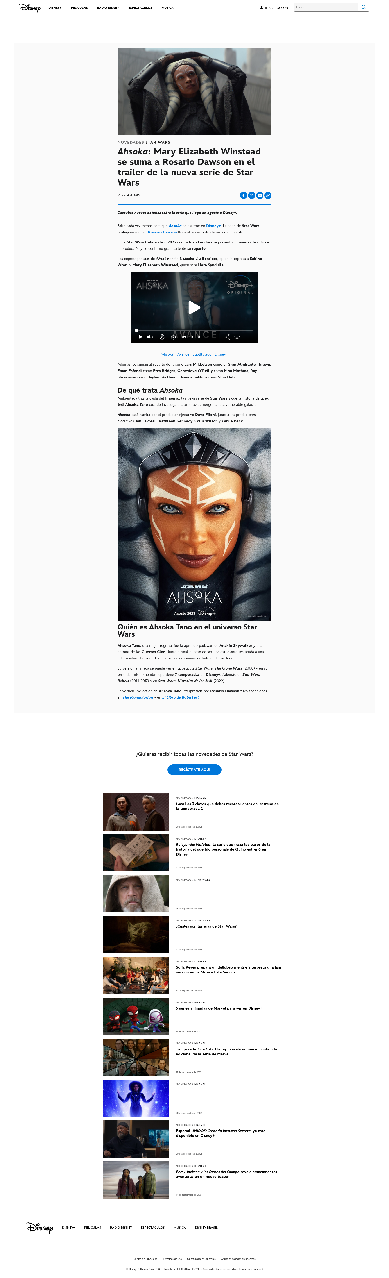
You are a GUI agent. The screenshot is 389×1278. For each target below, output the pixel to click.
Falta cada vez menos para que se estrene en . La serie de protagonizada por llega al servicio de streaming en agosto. (188, 229)
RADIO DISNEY (121, 1228)
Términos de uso (172, 1259)
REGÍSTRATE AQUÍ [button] (194, 770)
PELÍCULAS (92, 1228)
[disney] (39, 1228)
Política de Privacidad (145, 1259)
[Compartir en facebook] (243, 195)
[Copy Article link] (267, 195)
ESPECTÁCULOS (153, 1228)
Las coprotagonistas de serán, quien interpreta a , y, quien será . (190, 262)
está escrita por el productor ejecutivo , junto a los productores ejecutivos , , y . (187, 418)
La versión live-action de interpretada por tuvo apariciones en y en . (192, 694)
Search (363, 7)
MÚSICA (180, 1228)
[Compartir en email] (260, 195)
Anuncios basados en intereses (238, 1259)
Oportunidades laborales (201, 1259)
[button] (279, 7)
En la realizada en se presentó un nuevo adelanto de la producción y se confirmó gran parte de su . (193, 245)
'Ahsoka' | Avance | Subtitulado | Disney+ (194, 354)
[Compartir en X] (251, 195)
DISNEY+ (68, 1228)
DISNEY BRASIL (206, 1228)
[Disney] (30, 8)
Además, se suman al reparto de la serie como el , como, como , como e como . (194, 370)
